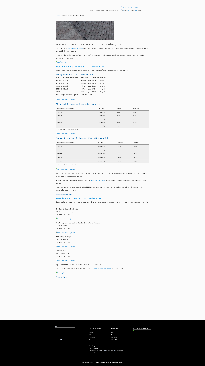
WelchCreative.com (120, 362)
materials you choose (98, 180)
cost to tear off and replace (102, 269)
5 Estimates (66, 5)
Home (58, 15)
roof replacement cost (75, 48)
